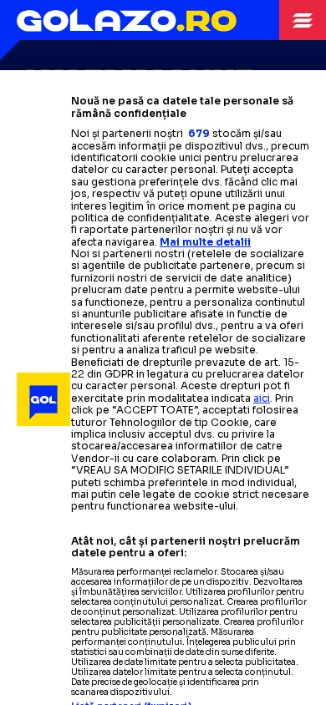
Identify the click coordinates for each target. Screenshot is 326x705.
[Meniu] (302, 20)
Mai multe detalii (205, 242)
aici (261, 398)
